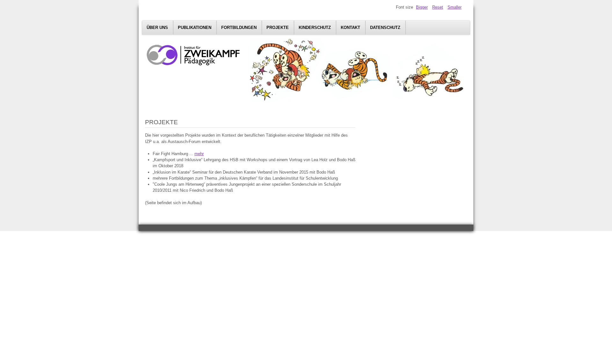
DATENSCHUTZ (385, 27)
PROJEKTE (277, 27)
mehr (199, 153)
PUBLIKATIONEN (194, 27)
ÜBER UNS (157, 27)
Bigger (422, 7)
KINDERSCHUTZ (315, 27)
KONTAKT (350, 27)
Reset (437, 7)
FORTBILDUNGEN (239, 27)
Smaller (455, 7)
